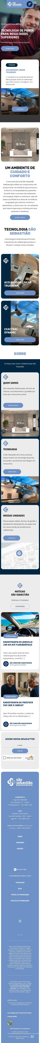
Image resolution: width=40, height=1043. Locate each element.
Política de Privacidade (20, 901)
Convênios (20, 842)
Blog (20, 889)
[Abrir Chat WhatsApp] (32, 1036)
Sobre (20, 836)
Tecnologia (20, 882)
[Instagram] (20, 921)
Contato (20, 849)
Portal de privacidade (20, 895)
